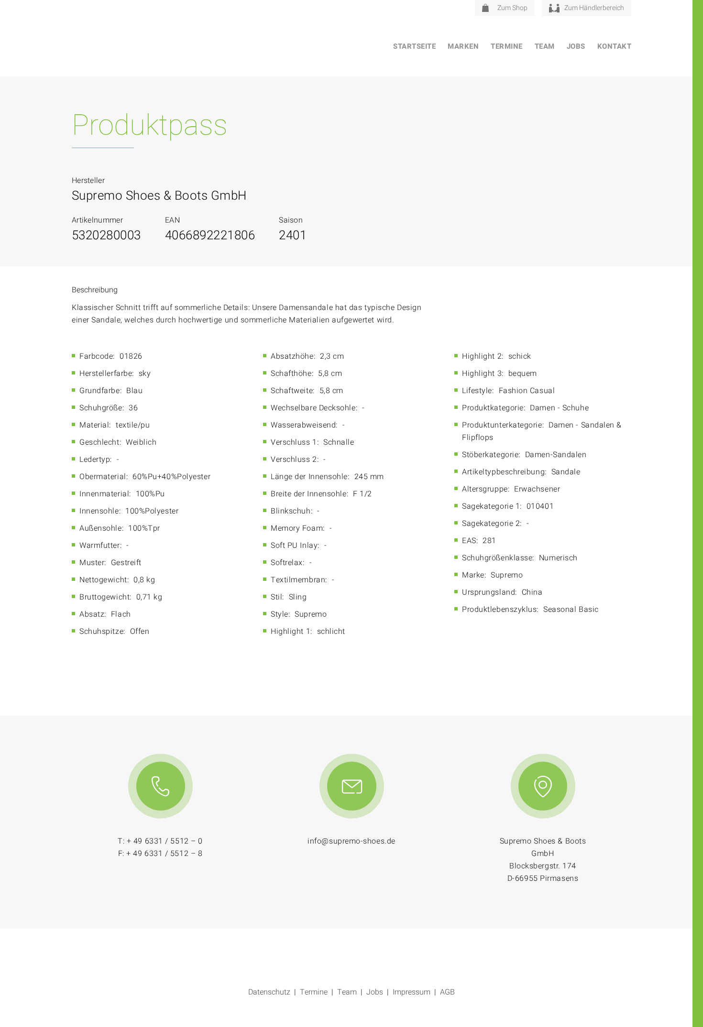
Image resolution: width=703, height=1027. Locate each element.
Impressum (411, 992)
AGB (447, 992)
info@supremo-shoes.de (351, 841)
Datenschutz (269, 992)
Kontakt (614, 46)
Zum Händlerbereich (594, 8)
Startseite (414, 46)
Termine (507, 46)
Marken (463, 46)
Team (545, 46)
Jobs (576, 46)
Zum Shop (512, 8)
